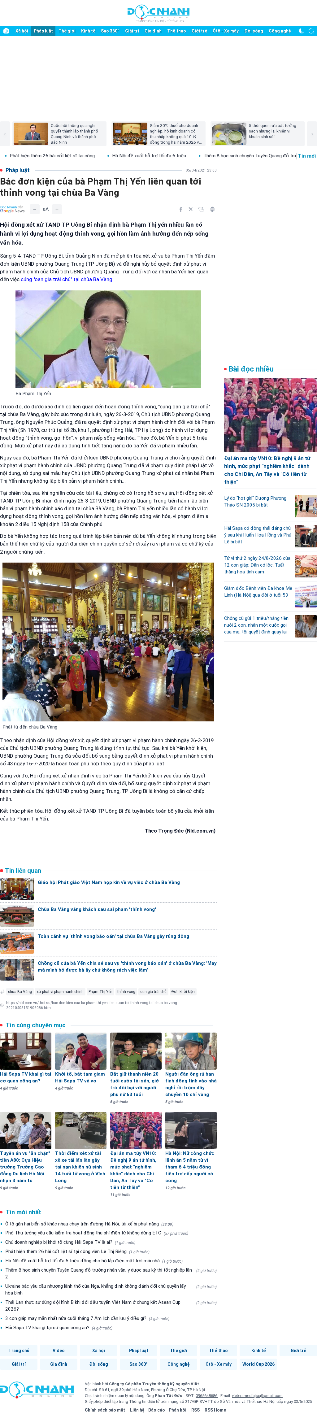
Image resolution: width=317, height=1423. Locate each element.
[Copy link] (201, 209)
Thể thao (176, 30)
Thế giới (67, 30)
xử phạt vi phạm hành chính (60, 992)
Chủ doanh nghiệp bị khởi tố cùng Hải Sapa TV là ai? (70, 1242)
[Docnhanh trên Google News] (12, 209)
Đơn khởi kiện (183, 992)
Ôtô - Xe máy (226, 30)
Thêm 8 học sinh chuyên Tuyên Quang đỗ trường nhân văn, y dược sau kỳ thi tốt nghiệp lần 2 (111, 1273)
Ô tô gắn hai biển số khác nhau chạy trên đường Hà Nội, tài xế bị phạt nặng (89, 1224)
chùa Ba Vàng (20, 992)
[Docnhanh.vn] (37, 1392)
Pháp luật (43, 30)
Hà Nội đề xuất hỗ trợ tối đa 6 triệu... (97, 156)
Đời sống (253, 30)
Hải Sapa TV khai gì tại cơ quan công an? (58, 1327)
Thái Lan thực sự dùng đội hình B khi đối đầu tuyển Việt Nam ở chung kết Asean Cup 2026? (111, 1305)
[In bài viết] (212, 209)
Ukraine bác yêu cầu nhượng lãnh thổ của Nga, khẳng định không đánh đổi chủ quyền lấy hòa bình (111, 1289)
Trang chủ (18, 1350)
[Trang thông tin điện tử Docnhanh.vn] (158, 13)
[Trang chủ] (6, 31)
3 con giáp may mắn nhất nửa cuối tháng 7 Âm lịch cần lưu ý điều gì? (87, 1318)
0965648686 (207, 1395)
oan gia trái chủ (153, 992)
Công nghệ (280, 30)
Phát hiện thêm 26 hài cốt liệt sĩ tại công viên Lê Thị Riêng (77, 1251)
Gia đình (153, 30)
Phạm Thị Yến (100, 992)
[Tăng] (57, 209)
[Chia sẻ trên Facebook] (181, 209)
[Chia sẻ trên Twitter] (190, 209)
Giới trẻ (199, 30)
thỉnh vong (126, 992)
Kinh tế (88, 30)
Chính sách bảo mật (105, 1410)
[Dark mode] (301, 31)
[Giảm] (35, 209)
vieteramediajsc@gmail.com (257, 1395)
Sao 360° (110, 30)
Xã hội (21, 30)
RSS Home (215, 1410)
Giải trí (132, 30)
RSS (195, 1410)
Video (59, 1350)
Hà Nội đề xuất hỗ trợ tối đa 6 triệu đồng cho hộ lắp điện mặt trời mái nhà (94, 1261)
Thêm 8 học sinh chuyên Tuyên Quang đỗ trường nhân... (207, 156)
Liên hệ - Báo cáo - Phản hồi (158, 1410)
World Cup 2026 (258, 1364)
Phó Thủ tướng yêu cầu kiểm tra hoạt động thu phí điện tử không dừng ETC (96, 1233)
